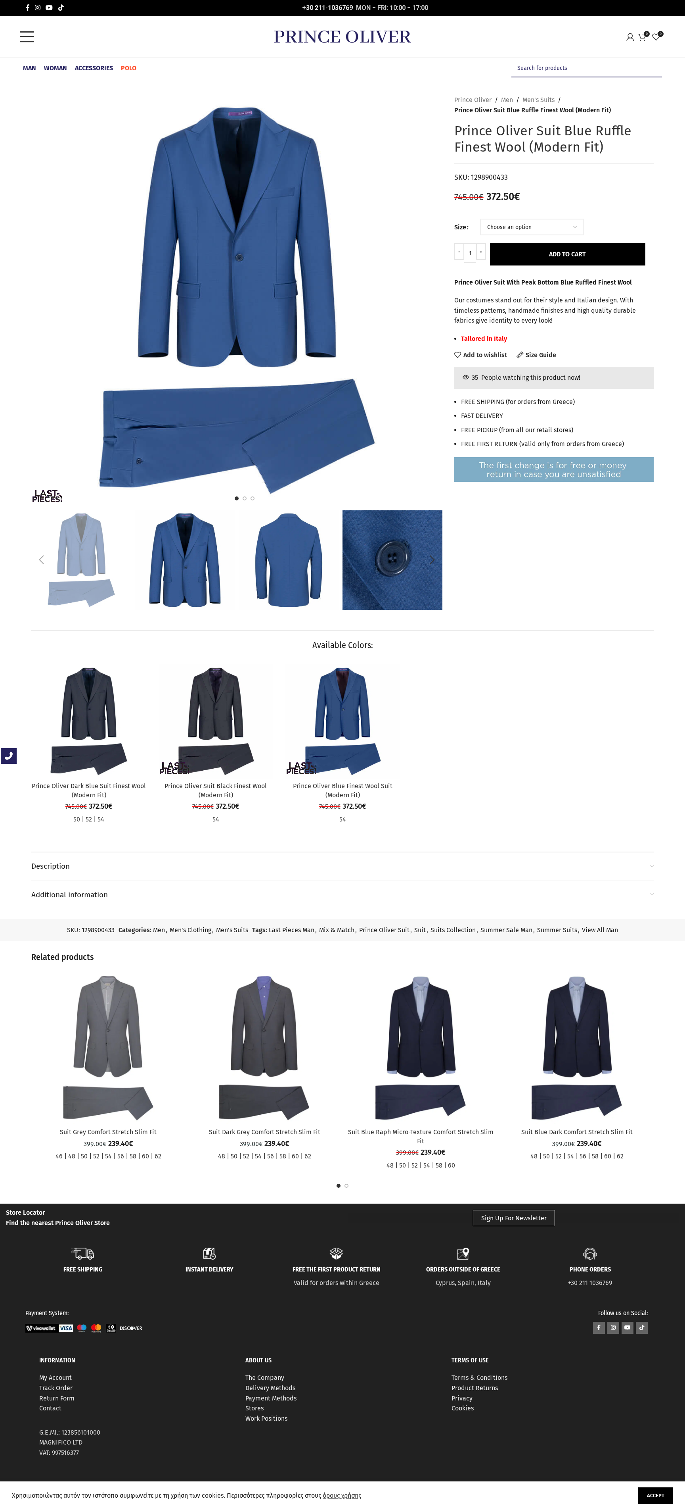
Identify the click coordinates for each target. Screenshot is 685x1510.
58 (133, 1156)
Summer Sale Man (506, 930)
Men (507, 100)
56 (120, 1156)
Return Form (57, 1398)
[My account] (632, 37)
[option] (237, 498)
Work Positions (266, 1418)
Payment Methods (271, 1398)
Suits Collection (453, 930)
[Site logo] (342, 36)
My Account (55, 1377)
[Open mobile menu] (29, 37)
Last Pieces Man (291, 930)
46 (59, 1156)
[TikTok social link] (60, 8)
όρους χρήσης (342, 1495)
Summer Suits (557, 930)
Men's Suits (538, 100)
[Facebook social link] (27, 8)
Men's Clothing (190, 930)
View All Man (600, 930)
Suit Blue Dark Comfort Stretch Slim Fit (577, 1132)
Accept (655, 1495)
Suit (420, 930)
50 (76, 819)
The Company (264, 1377)
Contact (50, 1408)
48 (71, 1156)
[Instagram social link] (38, 8)
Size (460, 227)
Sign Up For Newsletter (514, 1218)
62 (158, 1156)
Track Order (56, 1388)
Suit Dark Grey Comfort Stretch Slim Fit (264, 1132)
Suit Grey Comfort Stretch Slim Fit (108, 1132)
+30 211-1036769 (327, 8)
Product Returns (475, 1388)
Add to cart (567, 254)
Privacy (462, 1398)
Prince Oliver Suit (384, 930)
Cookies (463, 1408)
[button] (41, 560)
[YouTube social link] (49, 8)
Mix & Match (336, 930)
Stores (254, 1408)
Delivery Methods (270, 1388)
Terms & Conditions (479, 1377)
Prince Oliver (473, 100)
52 (89, 819)
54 (101, 819)
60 (145, 1156)
